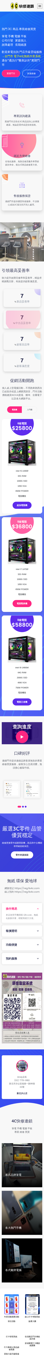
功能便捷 (11, 945)
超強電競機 (22, 505)
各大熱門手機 (13, 1227)
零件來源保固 (22, 854)
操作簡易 (11, 909)
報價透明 (11, 931)
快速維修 (31, 73)
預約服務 (11, 958)
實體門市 (11, 73)
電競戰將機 (22, 603)
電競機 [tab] (14, 410)
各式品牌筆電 (13, 1174)
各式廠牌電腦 (13, 1270)
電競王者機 (22, 701)
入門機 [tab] (29, 410)
